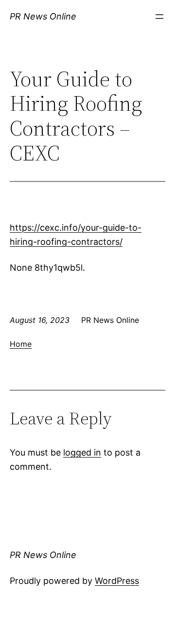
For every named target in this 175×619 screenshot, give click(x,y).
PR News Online (43, 16)
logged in (82, 452)
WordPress (117, 581)
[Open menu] (159, 16)
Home (21, 344)
